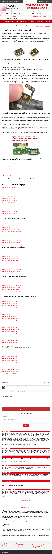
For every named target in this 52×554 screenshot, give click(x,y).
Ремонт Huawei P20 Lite (10, 485)
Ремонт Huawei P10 (26, 474)
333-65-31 (9, 13)
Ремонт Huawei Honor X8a (34, 434)
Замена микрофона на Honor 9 (9, 198)
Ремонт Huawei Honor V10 (38, 435)
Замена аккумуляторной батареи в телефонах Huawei (15, 166)
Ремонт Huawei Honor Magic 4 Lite (22, 434)
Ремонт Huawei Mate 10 (7, 452)
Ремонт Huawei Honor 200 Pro (21, 433)
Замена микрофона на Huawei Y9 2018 (10, 369)
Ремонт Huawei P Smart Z (40, 467)
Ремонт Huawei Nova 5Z (17, 458)
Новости (25, 21)
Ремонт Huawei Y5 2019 (31, 493)
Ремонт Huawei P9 (17, 475)
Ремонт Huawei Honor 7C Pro (19, 440)
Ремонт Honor (6, 431)
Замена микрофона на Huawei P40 (9, 331)
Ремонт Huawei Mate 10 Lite (44, 451)
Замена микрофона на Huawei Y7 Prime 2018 (12, 367)
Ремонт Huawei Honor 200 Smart (8, 433)
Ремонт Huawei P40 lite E (17, 482)
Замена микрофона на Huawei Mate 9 (10, 223)
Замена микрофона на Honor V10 (9, 211)
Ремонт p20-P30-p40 (8, 481)
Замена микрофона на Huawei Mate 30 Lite (11, 240)
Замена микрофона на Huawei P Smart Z (11, 291)
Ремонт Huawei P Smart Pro (29, 467)
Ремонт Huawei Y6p (6, 491)
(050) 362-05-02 (16, 18)
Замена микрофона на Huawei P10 (9, 309)
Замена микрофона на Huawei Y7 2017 (10, 362)
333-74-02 (35, 13)
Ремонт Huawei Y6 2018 (13, 493)
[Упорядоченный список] (15, 391)
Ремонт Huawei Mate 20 (23, 451)
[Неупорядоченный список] (17, 391)
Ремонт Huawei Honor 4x (38, 441)
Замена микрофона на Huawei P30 (9, 325)
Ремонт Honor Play (29, 438)
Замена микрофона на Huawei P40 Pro (10, 340)
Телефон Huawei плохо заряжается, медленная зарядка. (16, 175)
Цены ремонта (18, 21)
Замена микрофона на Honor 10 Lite (10, 209)
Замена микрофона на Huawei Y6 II (9, 356)
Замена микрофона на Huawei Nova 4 (10, 260)
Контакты (47, 21)
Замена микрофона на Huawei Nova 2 (10, 252)
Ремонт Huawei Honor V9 (21, 438)
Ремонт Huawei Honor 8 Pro (35, 439)
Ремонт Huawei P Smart (26, 468)
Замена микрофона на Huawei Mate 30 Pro (11, 242)
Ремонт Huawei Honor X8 (45, 434)
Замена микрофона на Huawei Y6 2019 (10, 354)
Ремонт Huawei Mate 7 (44, 452)
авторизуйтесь (47, 382)
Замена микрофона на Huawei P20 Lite (10, 318)
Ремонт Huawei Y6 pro (31, 492)
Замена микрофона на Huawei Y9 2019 (10, 371)
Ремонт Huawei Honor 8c (11, 438)
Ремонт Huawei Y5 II (22, 493)
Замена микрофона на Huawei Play (9, 342)
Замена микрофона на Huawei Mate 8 (10, 220)
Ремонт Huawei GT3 (14, 491)
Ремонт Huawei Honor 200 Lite (33, 433)
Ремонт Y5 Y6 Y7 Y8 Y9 (9, 489)
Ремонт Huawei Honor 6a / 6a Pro (40, 440)
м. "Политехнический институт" (39, 11)
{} (24, 391)
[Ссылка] (23, 391)
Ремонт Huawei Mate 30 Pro (7, 450)
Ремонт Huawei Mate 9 (26, 452)
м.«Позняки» (13, 16)
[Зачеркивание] (13, 391)
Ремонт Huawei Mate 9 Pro (17, 452)
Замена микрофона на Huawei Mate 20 (10, 233)
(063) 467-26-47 (16, 13)
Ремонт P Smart (7, 465)
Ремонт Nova (6, 457)
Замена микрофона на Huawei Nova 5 (10, 262)
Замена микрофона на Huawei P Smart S (11, 289)
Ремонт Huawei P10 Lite (17, 474)
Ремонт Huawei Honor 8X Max (21, 443)
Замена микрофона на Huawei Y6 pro (10, 358)
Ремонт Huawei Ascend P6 (7, 476)
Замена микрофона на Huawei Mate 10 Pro (11, 231)
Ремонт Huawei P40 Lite (37, 482)
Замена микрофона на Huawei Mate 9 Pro (11, 225)
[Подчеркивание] (11, 391)
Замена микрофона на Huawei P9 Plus (10, 307)
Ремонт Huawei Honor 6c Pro (43, 443)
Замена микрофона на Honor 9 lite (9, 200)
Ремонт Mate (6, 448)
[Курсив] (9, 391)
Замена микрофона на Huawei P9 (9, 301)
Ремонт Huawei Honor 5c (17, 444)
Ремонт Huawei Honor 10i (38, 437)
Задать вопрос (39, 21)
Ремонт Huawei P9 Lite (9, 475)
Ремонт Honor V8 (12, 437)
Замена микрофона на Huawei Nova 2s (10, 256)
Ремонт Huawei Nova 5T (27, 458)
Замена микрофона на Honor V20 (9, 213)
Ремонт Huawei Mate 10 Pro (33, 451)
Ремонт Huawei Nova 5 (36, 458)
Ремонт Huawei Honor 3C (11, 443)
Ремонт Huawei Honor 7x (8, 440)
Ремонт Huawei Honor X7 (18, 435)
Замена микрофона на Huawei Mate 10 (10, 227)
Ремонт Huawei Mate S (28, 450)
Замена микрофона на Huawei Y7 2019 (10, 364)
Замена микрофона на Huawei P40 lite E (11, 338)
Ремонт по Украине (45, 543)
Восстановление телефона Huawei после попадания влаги (16, 173)
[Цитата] (19, 391)
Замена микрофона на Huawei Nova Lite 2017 (12, 269)
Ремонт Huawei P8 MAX (26, 475)
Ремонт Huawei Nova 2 (14, 461)
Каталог (32, 21)
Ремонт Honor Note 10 (29, 437)
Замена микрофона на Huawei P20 (9, 316)
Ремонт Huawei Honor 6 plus (7, 441)
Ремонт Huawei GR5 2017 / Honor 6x (29, 444)
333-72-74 (9, 18)
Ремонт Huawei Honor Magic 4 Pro (9, 434)
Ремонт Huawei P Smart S (7, 467)
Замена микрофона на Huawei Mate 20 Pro (11, 238)
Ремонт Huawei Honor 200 (44, 433)
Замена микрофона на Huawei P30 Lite (10, 327)
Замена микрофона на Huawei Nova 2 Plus (11, 254)
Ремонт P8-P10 (7, 472)
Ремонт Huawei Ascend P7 (43, 475)
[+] (26, 391)
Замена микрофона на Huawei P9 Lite (10, 303)
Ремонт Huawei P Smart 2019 (16, 468)
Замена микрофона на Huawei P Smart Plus (11, 285)
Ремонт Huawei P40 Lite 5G (27, 482)
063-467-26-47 (46, 545)
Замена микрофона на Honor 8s (9, 194)
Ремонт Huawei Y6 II (40, 492)
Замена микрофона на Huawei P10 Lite (10, 312)
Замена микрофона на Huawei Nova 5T (10, 264)
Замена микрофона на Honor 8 (9, 191)
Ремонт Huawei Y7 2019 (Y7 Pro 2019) (9, 492)
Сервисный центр (8, 21)
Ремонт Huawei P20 (19, 485)
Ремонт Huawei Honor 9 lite (14, 439)
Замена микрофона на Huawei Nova (10, 249)
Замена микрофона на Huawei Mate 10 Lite (11, 229)
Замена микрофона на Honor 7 (9, 187)
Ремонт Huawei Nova (23, 461)
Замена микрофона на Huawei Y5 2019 (10, 349)
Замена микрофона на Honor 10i (9, 207)
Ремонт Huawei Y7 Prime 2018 (43, 491)
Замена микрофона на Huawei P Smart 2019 (11, 280)
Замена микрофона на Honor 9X (9, 202)
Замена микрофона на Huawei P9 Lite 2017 (11, 305)
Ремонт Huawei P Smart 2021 (18, 467)
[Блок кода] (21, 391)
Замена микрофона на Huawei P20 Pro (10, 322)
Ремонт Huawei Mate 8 (35, 452)
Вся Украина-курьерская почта (39, 16)
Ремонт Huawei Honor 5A (28, 441)
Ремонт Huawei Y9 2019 (23, 491)
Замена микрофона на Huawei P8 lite (10, 299)
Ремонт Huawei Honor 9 (24, 439)
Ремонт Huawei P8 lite (28, 476)
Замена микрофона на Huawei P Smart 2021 (11, 283)
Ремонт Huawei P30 (38, 484)
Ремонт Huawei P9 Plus (34, 474)
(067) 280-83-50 (42, 13)
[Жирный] (7, 391)
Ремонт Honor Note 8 (20, 437)
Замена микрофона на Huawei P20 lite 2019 (11, 320)
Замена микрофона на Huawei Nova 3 (10, 258)
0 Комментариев (13, 373)
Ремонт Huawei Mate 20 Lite (12, 451)
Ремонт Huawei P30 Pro (20, 484)
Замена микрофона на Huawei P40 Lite (10, 333)
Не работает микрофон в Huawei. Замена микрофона (15, 171)
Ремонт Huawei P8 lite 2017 (18, 476)
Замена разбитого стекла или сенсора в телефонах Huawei (16, 168)
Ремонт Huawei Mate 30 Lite (18, 450)
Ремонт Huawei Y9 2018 (32, 491)
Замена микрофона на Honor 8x (9, 196)
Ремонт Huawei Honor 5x (18, 441)
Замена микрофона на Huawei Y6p (9, 360)
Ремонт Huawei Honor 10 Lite (39, 438)
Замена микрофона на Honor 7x (9, 189)
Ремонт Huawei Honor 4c (7, 444)
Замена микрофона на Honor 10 (9, 204)
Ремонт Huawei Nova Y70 (7, 458)
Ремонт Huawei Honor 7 (29, 440)
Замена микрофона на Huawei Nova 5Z (10, 267)
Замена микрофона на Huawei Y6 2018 (10, 351)
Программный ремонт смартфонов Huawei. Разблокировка (16, 169)
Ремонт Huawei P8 (34, 475)
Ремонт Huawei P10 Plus (7, 474)
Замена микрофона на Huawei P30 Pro (10, 329)
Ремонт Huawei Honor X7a (7, 435)
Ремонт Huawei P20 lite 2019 (9, 484)
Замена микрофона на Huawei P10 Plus (10, 314)
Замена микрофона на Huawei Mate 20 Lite (11, 235)
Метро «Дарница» (6, 543)
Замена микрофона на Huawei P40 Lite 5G (11, 335)
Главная (37, 26)
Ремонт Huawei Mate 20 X (38, 450)
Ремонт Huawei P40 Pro (7, 482)
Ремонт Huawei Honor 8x (32, 443)
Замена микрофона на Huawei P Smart (10, 278)
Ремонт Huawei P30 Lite (29, 484)
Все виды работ (27, 500)
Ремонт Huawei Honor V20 (28, 435)
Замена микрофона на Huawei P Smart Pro (11, 287)
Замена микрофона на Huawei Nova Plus (11, 271)
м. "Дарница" (13, 11)
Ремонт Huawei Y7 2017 (22, 492)
